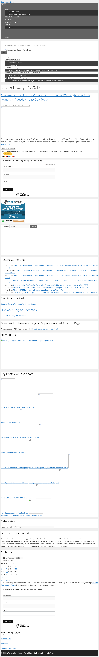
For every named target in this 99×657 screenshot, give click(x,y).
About (7, 9)
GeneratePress (48, 653)
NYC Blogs (8, 19)
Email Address (8, 166)
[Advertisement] (49, 241)
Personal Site (6, 639)
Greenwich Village (12, 67)
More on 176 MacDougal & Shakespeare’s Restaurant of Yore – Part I (39, 290)
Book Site (4, 643)
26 (2, 577)
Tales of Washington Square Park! (19, 14)
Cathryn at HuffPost (8, 648)
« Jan (2, 580)
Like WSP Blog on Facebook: (19, 310)
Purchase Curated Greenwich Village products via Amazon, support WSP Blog (33, 70)
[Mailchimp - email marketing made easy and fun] (22, 196)
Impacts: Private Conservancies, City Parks (22, 73)
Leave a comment (8, 148)
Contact (7, 25)
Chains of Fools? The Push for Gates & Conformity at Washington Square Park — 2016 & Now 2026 (50, 285)
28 (7, 577)
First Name (6, 174)
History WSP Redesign (15, 62)
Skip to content (7, 2)
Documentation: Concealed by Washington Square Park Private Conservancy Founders (36, 81)
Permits (11, 27)
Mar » (8, 580)
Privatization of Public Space (17, 75)
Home (7, 57)
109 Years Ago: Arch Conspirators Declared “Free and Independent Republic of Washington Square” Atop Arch (55, 292)
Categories (5, 527)
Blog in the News (14, 12)
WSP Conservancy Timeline (16, 78)
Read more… (6, 144)
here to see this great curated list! (45, 329)
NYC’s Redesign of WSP (12, 17)
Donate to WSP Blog (11, 22)
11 (16, 569)
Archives (4, 558)
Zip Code (5, 181)
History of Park (13, 65)
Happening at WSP (12, 60)
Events (7, 38)
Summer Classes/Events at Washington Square (18, 304)
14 (7, 572)
